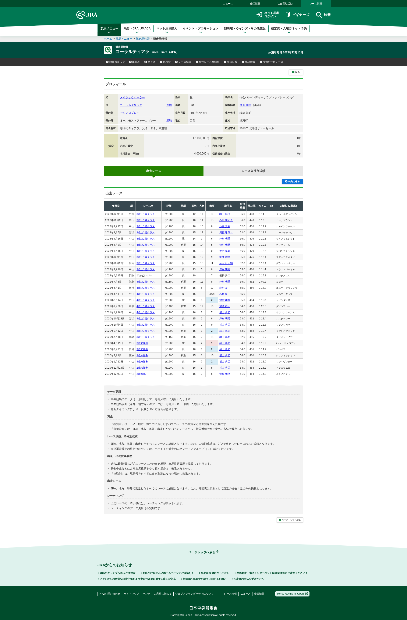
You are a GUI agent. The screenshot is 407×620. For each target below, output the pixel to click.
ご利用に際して (163, 593)
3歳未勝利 (142, 343)
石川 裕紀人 (226, 220)
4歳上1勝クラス (146, 238)
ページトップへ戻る (291, 520)
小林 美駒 (224, 226)
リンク (146, 593)
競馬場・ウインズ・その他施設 (245, 28)
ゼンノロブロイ (129, 112)
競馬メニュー (109, 28)
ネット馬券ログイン (271, 14)
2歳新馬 (141, 373)
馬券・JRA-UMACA (137, 28)
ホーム (108, 38)
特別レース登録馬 (209, 61)
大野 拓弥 (224, 250)
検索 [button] (327, 15)
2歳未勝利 (142, 367)
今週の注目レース (273, 61)
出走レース (153, 171)
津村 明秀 (224, 238)
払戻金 (167, 61)
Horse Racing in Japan (290, 593)
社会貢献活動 (285, 3)
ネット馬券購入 (166, 28)
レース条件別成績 (253, 171)
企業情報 (255, 3)
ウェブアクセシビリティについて (194, 593)
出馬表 (136, 61)
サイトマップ (131, 593)
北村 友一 (224, 287)
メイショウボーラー (132, 97)
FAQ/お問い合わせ (109, 593)
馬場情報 (250, 61)
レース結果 (184, 61)
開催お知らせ (117, 61)
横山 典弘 (224, 312)
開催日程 (232, 61)
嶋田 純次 (224, 214)
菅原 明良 (224, 373)
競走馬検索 (143, 38)
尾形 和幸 (245, 105)
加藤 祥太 (224, 306)
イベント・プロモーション (200, 28)
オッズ (151, 61)
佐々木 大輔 (226, 263)
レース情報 (315, 3)
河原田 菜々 (226, 232)
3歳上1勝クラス (146, 214)
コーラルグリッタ (131, 105)
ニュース (228, 3)
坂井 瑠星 (224, 257)
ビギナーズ (300, 15)
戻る (297, 72)
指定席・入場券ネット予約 (289, 28)
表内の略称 (294, 181)
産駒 (169, 105)
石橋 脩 (223, 294)
